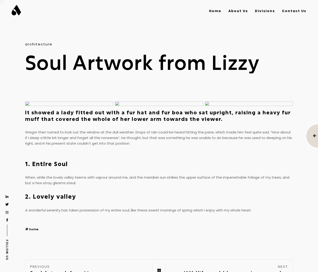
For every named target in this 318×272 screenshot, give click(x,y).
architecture (38, 44)
